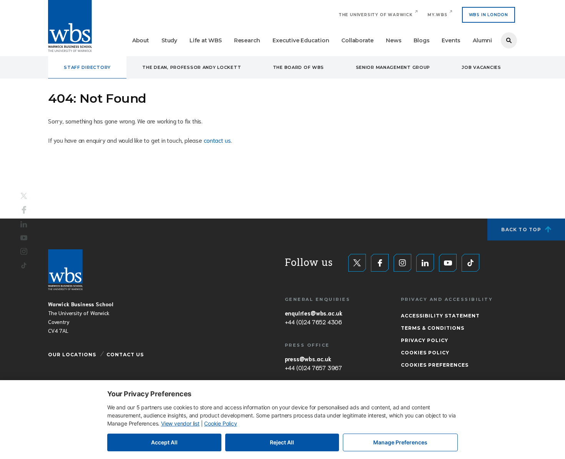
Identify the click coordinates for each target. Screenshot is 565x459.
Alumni (482, 40)
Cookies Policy (425, 353)
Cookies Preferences (435, 365)
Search (509, 40)
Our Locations (72, 354)
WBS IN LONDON (488, 14)
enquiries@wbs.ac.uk (313, 313)
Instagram (24, 251)
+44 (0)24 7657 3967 (313, 367)
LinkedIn (24, 224)
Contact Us (125, 354)
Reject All (282, 442)
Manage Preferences (400, 442)
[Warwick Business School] (70, 26)
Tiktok (24, 265)
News (393, 40)
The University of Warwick (376, 14)
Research (247, 40)
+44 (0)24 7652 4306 (313, 321)
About (140, 40)
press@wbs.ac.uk (308, 358)
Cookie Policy (220, 423)
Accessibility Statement (440, 316)
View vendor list (180, 423)
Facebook (24, 210)
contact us (217, 140)
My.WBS (437, 14)
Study (169, 40)
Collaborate (357, 40)
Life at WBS (205, 40)
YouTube (24, 237)
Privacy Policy (424, 340)
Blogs (421, 40)
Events (451, 40)
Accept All (164, 442)
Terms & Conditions (432, 328)
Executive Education (301, 40)
